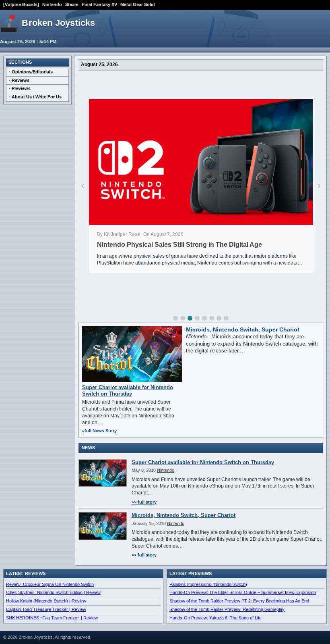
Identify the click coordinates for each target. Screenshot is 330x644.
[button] (175, 318)
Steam (71, 4)
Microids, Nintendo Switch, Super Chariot (242, 330)
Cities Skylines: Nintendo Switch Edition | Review (53, 592)
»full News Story (99, 430)
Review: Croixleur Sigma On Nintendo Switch (50, 584)
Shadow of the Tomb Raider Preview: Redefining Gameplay (227, 609)
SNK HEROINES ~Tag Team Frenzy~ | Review (52, 617)
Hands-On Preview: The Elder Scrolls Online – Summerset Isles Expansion (242, 592)
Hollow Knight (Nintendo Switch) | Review (46, 600)
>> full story (144, 502)
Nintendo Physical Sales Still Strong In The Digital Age (179, 244)
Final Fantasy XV (99, 4)
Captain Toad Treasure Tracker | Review (46, 609)
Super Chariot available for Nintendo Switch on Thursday (127, 390)
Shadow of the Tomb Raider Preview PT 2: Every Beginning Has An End (239, 600)
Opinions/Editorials (32, 71)
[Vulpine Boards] (21, 4)
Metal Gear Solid (137, 4)
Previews (21, 88)
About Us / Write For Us (37, 96)
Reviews (20, 80)
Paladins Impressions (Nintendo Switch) (208, 584)
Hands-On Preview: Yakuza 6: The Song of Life (215, 617)
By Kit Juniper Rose (118, 234)
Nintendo (52, 4)
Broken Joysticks (58, 22)
